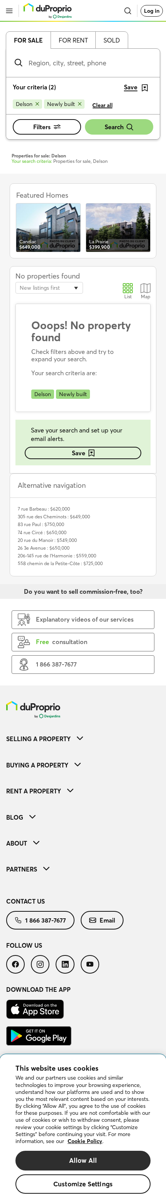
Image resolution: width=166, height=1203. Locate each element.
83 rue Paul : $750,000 (41, 524)
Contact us (25, 901)
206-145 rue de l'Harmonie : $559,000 (57, 556)
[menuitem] (83, 738)
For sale (28, 40)
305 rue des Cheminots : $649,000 (54, 516)
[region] (83, 1128)
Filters (42, 127)
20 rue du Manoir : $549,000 (47, 540)
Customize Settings (83, 1184)
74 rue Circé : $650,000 (42, 532)
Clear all (102, 105)
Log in (151, 10)
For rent (73, 40)
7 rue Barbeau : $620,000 (44, 509)
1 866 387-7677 (45, 920)
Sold (111, 40)
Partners (21, 869)
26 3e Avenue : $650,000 (43, 548)
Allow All (83, 1160)
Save (78, 453)
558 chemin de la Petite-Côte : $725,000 (60, 563)
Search (114, 127)
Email (107, 920)
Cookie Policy (85, 1141)
